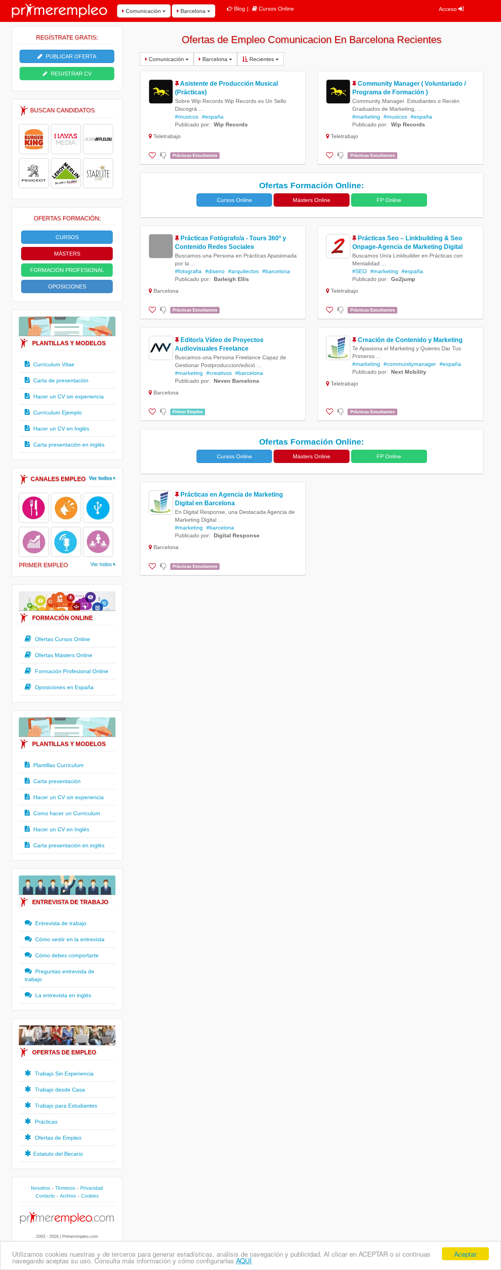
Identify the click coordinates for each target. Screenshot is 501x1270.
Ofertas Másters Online (62, 655)
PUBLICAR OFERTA (70, 56)
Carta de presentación (60, 380)
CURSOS (67, 237)
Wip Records (231, 124)
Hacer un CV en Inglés (60, 428)
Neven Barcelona (236, 381)
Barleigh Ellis (231, 279)
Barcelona (193, 11)
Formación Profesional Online (70, 671)
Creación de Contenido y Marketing (410, 340)
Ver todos (101, 478)
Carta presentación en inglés (68, 444)
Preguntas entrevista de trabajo (59, 975)
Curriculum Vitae (53, 364)
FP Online (389, 200)
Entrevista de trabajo (60, 923)
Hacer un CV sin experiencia (68, 396)
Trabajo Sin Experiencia (63, 1073)
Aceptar (465, 1254)
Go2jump (403, 279)
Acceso (448, 9)
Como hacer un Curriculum (66, 813)
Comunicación (143, 11)
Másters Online (311, 200)
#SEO (359, 271)
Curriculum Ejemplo (57, 412)
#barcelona (276, 271)
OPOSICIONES (67, 286)
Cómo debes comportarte (66, 955)
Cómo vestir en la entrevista (69, 939)
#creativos (219, 373)
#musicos (186, 116)
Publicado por (192, 124)
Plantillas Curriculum (58, 765)
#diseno (215, 271)
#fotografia (188, 271)
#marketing (366, 116)
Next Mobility (408, 372)
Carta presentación (56, 781)
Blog (239, 8)
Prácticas (45, 1122)
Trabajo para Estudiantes (65, 1105)
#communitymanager (410, 364)
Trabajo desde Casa (59, 1089)
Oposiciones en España (63, 687)
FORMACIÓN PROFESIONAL (67, 270)
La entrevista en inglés (62, 995)
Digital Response (237, 535)
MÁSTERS (67, 253)
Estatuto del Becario (58, 1154)
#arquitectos (243, 271)
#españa (212, 116)
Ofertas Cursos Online (61, 639)
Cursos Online (276, 8)
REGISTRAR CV (70, 73)
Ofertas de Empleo (57, 1138)
